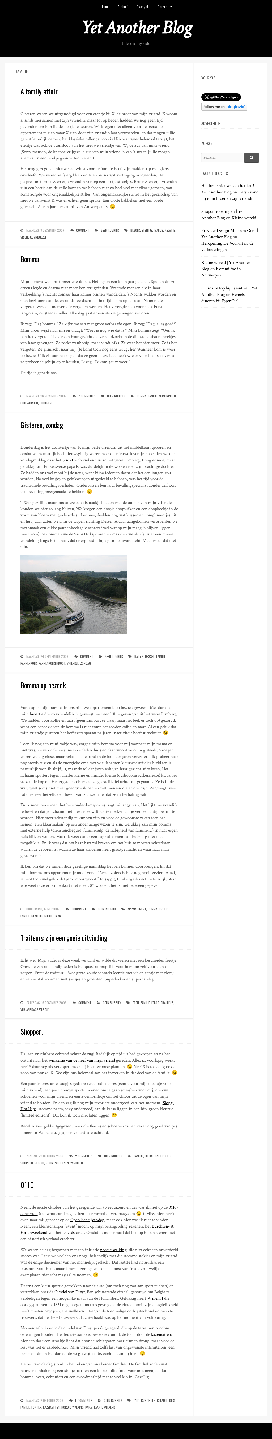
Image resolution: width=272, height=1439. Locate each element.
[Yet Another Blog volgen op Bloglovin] (224, 109)
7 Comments (87, 396)
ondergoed (163, 1156)
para (88, 1407)
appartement (137, 909)
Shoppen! (31, 1031)
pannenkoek (28, 663)
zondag (85, 663)
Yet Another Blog (136, 27)
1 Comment (78, 909)
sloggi (39, 1163)
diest (173, 1400)
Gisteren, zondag (41, 425)
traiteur (166, 1002)
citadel (162, 1400)
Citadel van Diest (69, 1292)
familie (158, 230)
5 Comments (83, 1400)
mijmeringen (167, 396)
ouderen (46, 403)
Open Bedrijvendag (87, 1220)
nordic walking (113, 1250)
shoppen (26, 1163)
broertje (36, 714)
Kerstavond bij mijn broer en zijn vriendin (229, 195)
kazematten (161, 1334)
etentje (147, 230)
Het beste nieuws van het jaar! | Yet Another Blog (228, 189)
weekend (109, 1407)
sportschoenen (57, 1163)
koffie (48, 916)
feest (155, 1002)
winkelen (76, 1163)
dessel (150, 656)
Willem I (155, 1298)
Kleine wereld (244, 218)
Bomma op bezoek (43, 685)
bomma (141, 396)
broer (163, 909)
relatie (170, 230)
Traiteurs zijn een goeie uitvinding (63, 937)
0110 (27, 1184)
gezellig (37, 916)
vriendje (26, 237)
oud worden (29, 403)
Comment (82, 230)
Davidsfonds (73, 1232)
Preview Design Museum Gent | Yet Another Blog (229, 234)
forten (36, 1407)
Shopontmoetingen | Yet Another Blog (222, 215)
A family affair (39, 91)
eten (136, 1002)
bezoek (135, 230)
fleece (149, 1156)
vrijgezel (40, 237)
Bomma (29, 259)
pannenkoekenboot (52, 663)
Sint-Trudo (72, 460)
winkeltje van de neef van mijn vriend (82, 1060)
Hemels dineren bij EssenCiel (223, 298)
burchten (148, 1400)
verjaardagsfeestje (34, 1009)
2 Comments (84, 1156)
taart (58, 916)
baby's (138, 656)
